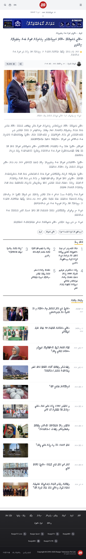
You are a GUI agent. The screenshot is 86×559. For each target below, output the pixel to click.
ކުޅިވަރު (64, 515)
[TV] (10, 5)
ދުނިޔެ (80, 33)
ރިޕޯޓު (31, 515)
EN (15, 5)
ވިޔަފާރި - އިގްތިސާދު (52, 515)
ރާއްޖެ (79, 515)
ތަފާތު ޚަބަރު (8, 515)
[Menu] (80, 5)
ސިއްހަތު (39, 515)
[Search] (5, 5)
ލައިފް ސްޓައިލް (38, 523)
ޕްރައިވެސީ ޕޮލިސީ (27, 553)
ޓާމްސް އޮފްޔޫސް (6, 553)
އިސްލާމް (49, 523)
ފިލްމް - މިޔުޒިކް (20, 515)
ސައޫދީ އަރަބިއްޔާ (50, 231)
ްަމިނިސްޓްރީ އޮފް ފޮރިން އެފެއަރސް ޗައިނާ (70, 231)
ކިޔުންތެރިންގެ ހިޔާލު (16, 553)
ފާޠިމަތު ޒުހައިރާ (72, 64)
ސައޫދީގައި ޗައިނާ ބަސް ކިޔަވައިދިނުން (66, 33)
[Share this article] (20, 64)
